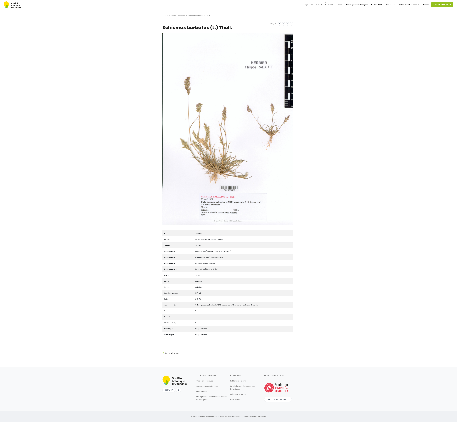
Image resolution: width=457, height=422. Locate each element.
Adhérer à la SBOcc (238, 394)
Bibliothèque (201, 391)
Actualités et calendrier (409, 5)
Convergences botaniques (357, 4)
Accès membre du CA (442, 5)
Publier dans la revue (238, 381)
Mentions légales (231, 416)
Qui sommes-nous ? (313, 5)
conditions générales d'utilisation (253, 416)
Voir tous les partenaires (278, 399)
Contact (426, 5)
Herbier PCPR (376, 5)
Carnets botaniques (333, 4)
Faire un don (235, 399)
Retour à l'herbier (172, 353)
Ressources (390, 5)
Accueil (165, 16)
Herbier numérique (178, 16)
